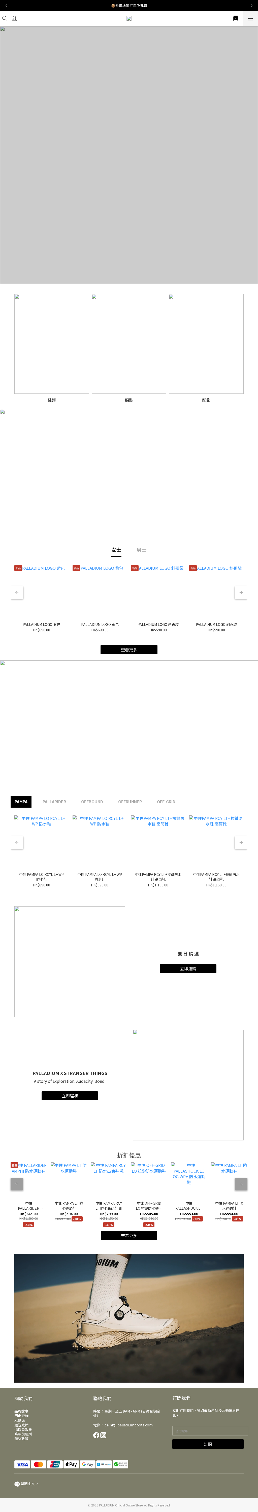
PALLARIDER (54, 802)
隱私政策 (21, 1438)
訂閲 (208, 1444)
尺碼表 (19, 1420)
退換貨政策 (23, 1429)
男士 (142, 549)
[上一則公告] (6, 5)
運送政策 (21, 1424)
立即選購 (188, 968)
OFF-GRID (166, 802)
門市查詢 (21, 1415)
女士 (116, 549)
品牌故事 (21, 1411)
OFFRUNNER (130, 802)
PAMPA (21, 802)
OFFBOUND (92, 802)
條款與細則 (23, 1433)
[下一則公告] (251, 5)
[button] (129, 1318)
